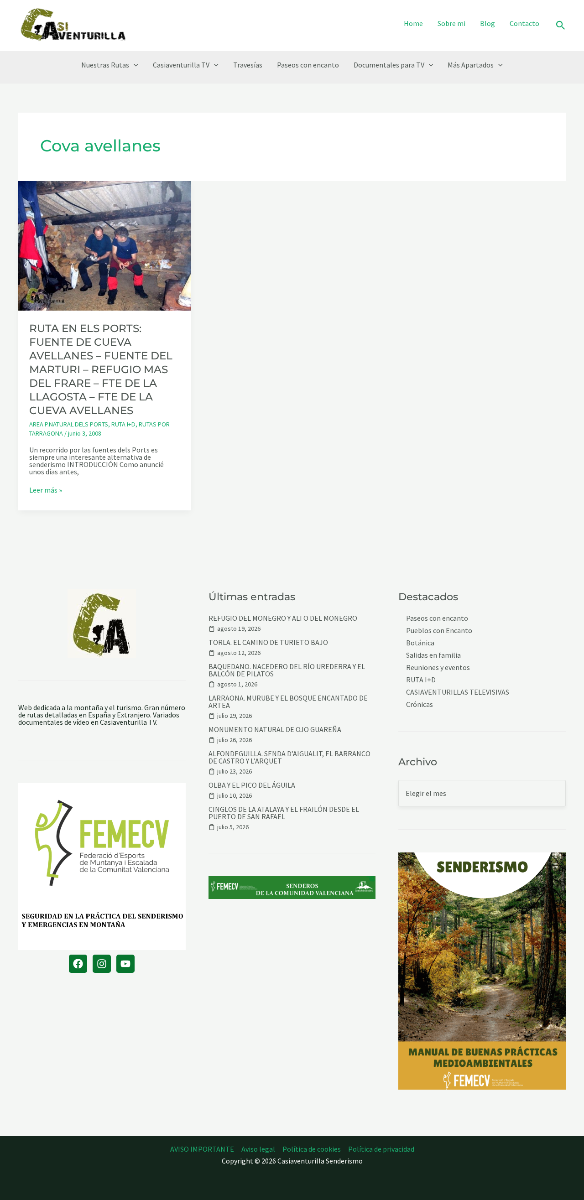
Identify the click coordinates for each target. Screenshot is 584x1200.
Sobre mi (451, 23)
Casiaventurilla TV (181, 64)
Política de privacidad (381, 1149)
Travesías (247, 64)
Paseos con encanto (308, 64)
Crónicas (419, 704)
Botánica (420, 643)
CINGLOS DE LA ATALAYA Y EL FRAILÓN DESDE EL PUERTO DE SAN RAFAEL (284, 812)
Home (413, 23)
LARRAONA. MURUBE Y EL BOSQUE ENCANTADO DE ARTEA (288, 701)
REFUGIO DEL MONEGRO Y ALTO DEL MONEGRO (283, 618)
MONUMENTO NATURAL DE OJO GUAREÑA (275, 729)
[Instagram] (102, 964)
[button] (561, 26)
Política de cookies (311, 1149)
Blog (487, 23)
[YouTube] (125, 964)
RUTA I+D (123, 424)
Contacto (524, 23)
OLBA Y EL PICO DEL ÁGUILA (252, 785)
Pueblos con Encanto (439, 630)
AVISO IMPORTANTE (202, 1149)
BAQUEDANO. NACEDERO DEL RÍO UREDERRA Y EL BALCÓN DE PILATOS (287, 670)
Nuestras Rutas (105, 64)
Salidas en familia (433, 655)
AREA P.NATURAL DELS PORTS (68, 424)
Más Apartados (471, 64)
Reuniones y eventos (438, 667)
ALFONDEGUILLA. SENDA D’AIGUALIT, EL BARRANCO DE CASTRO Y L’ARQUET (289, 757)
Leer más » (45, 490)
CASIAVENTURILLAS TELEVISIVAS (457, 692)
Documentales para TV (389, 64)
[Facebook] (78, 964)
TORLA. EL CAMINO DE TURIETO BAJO (268, 642)
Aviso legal (258, 1149)
